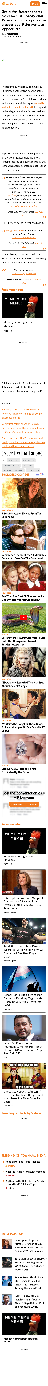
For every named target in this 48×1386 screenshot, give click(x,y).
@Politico (11, 195)
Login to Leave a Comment (24, 804)
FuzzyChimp (8, 331)
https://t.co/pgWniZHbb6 (24, 274)
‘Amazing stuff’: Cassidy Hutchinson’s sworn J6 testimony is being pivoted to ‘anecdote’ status (22, 414)
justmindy (8, 1009)
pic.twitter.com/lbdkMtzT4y (24, 206)
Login (35, 4)
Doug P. (5, 34)
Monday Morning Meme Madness (22, 1162)
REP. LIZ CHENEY (33, 470)
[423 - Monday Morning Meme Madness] (24, 1324)
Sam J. (6, 1058)
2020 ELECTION (13, 460)
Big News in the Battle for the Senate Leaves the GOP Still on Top (25, 1183)
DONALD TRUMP (28, 460)
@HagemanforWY (14, 231)
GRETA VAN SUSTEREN (11, 465)
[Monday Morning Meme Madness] (22, 305)
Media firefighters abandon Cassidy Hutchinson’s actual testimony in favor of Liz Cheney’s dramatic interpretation (23, 428)
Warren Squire (10, 913)
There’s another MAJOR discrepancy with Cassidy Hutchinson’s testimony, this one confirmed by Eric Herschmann (23, 442)
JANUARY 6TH (28, 465)
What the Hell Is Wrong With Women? (25, 1172)
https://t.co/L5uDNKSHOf (24, 238)
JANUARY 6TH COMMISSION (13, 470)
